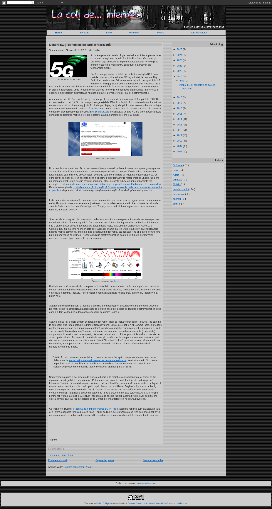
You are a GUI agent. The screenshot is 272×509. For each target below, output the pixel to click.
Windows (134, 32)
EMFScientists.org (99, 111)
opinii (176, 203)
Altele (176, 174)
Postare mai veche (153, 460)
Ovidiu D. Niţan (103, 503)
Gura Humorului (198, 32)
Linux (109, 32)
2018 (180, 97)
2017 (180, 103)
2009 (180, 146)
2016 (180, 108)
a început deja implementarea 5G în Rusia (95, 408)
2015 (180, 113)
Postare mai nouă (57, 460)
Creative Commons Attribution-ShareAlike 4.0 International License (157, 503)
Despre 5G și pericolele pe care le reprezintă (80, 44)
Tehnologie (179, 194)
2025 (180, 49)
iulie (182, 80)
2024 (180, 55)
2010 (180, 140)
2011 (180, 135)
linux (176, 170)
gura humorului (181, 189)
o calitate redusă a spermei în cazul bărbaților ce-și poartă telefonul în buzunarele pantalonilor (110, 184)
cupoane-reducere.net (146, 483)
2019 (180, 76)
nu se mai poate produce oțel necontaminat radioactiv (97, 360)
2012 (180, 130)
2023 (180, 60)
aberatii (177, 199)
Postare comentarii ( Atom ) (78, 467)
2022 (180, 65)
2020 (180, 71)
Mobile (160, 32)
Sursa (116, 281)
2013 (180, 124)
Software (84, 32)
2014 (180, 119)
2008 (180, 151)
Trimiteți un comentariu (60, 455)
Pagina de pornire (104, 460)
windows (178, 179)
